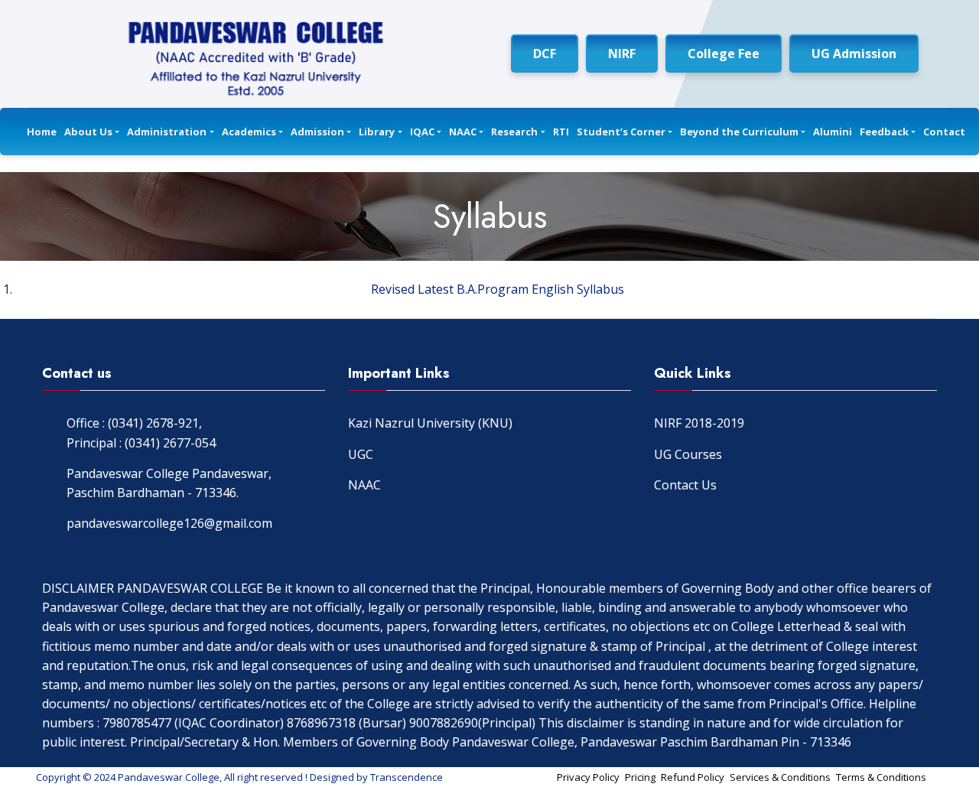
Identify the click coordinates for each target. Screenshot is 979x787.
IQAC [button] (422, 131)
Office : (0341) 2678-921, (134, 423)
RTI (561, 131)
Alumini (832, 131)
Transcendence (406, 777)
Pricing (640, 777)
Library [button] (377, 131)
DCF (544, 53)
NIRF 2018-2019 (699, 423)
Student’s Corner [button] (621, 131)
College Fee (723, 53)
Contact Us (685, 484)
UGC (360, 454)
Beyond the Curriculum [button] (739, 131)
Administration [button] (167, 131)
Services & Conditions (780, 777)
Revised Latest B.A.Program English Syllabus (497, 289)
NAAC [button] (462, 131)
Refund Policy (692, 777)
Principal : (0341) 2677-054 (141, 442)
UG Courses (688, 454)
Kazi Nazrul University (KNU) (430, 423)
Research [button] (514, 131)
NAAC (364, 484)
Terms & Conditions (881, 777)
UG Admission (853, 53)
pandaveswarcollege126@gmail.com (169, 523)
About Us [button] (88, 131)
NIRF (622, 53)
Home (42, 131)
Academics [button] (249, 131)
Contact (944, 131)
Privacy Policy (588, 777)
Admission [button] (317, 131)
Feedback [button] (884, 131)
